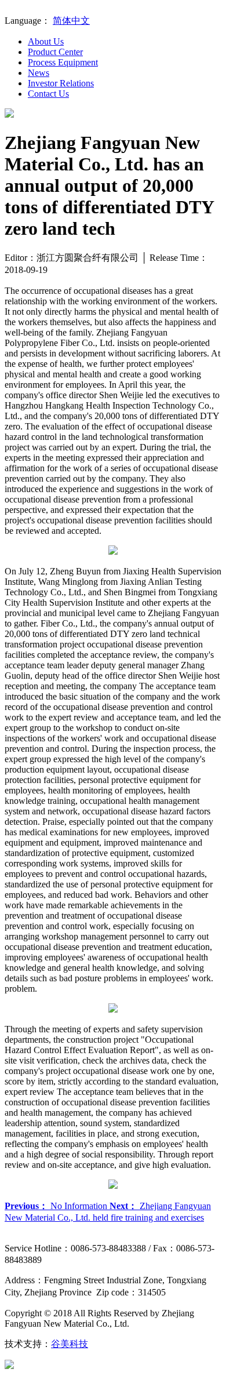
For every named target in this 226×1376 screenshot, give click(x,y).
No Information (57, 1206)
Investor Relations (61, 83)
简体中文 (71, 21)
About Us (46, 41)
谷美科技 (69, 1344)
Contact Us (48, 94)
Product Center (55, 52)
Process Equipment (63, 62)
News (38, 73)
